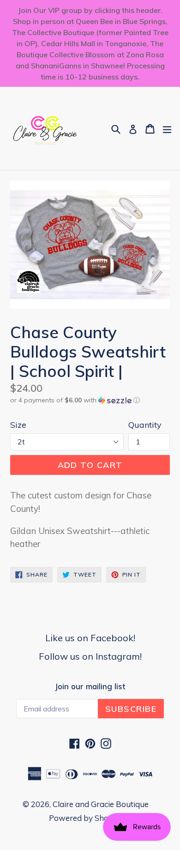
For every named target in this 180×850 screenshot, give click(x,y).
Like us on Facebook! (90, 638)
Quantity (145, 424)
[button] (90, 400)
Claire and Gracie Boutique (101, 804)
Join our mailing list (90, 686)
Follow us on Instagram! (90, 656)
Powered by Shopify (85, 818)
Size (18, 424)
